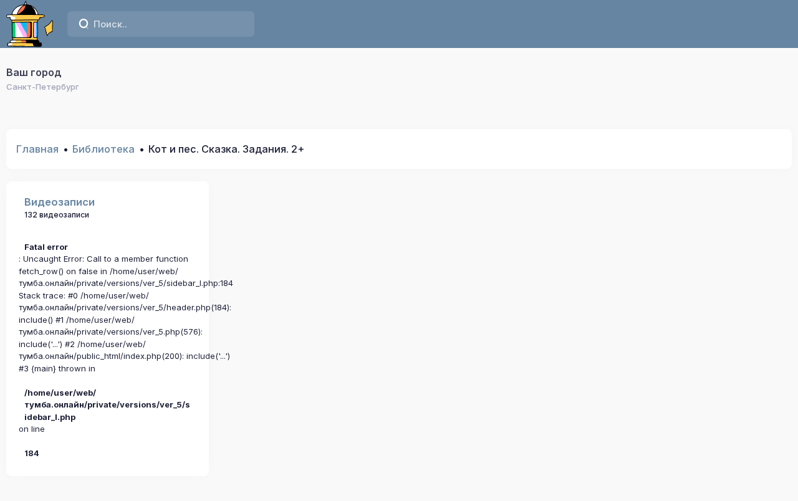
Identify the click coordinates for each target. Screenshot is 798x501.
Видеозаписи (59, 202)
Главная (37, 149)
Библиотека (103, 149)
